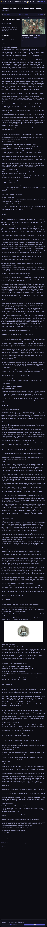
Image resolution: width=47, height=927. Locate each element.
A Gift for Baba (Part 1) (26, 45)
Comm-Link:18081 (38, 14)
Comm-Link (5, 839)
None (35, 42)
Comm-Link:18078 (9, 14)
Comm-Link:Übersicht (23, 14)
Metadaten (36, 45)
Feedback (36, 38)
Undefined (24, 42)
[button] (12, 924)
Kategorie (3, 837)
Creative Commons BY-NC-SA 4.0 (22, 847)
